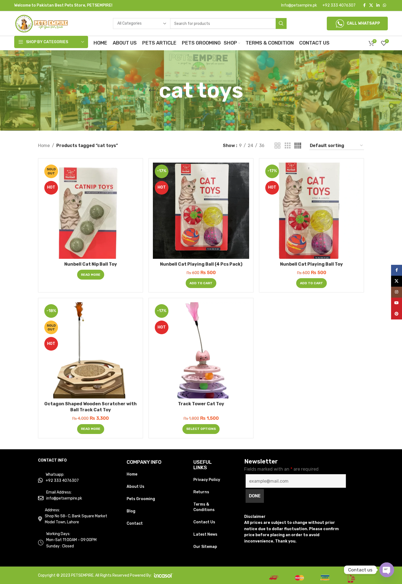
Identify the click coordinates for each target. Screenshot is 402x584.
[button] (201, 283)
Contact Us (204, 522)
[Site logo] (41, 23)
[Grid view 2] (278, 146)
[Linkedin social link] (378, 5)
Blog (131, 511)
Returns (201, 492)
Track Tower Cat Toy (201, 403)
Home (44, 145)
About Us (135, 486)
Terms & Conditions (204, 507)
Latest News (205, 534)
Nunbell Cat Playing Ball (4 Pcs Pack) (201, 264)
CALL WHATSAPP (363, 23)
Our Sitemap (205, 546)
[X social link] (371, 5)
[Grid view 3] (288, 146)
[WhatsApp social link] (384, 5)
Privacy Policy (206, 479)
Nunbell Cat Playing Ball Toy (311, 264)
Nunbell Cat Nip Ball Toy (90, 264)
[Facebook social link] (364, 5)
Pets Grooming (141, 499)
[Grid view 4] (298, 146)
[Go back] (152, 90)
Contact (135, 523)
